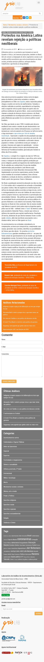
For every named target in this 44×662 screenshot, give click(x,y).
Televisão (7, 559)
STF (22, 557)
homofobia (14, 548)
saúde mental (7, 557)
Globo (38, 545)
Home (5, 25)
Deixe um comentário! (26, 49)
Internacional (8, 473)
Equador (22, 102)
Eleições (6, 545)
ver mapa (6, 595)
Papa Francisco (16, 554)
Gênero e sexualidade (10, 464)
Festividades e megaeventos (13, 460)
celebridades (35, 536)
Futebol (34, 545)
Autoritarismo (15, 536)
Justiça (13, 551)
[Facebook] (23, 18)
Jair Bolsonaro (33, 548)
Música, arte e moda (10, 491)
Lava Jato (19, 551)
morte (9, 554)
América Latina (7, 536)
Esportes (6, 455)
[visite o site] (9, 638)
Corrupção (35, 539)
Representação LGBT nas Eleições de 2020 (16, 329)
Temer (12, 559)
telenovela (32, 557)
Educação (32, 542)
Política (22, 554)
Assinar (38, 613)
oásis (28, 209)
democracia (15, 543)
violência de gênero (23, 559)
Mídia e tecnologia (9, 478)
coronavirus (24, 539)
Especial (6, 451)
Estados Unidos (14, 545)
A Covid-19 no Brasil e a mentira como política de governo (20, 322)
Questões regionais (10, 509)
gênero (5, 548)
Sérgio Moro (27, 557)
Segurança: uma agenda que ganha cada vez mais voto (19, 326)
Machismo (30, 551)
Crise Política (7, 542)
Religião (6, 518)
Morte (6, 482)
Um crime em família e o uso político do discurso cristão (20, 318)
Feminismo (29, 545)
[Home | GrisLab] (14, 6)
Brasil (29, 536)
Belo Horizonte (23, 536)
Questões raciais (9, 505)
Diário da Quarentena (10, 447)
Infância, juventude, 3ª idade (13, 469)
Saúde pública (15, 557)
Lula (25, 551)
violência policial (32, 559)
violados (8, 218)
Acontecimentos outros (11, 438)
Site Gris (16, 18)
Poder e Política (28, 32)
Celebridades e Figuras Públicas (14, 442)
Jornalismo (7, 551)
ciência (5, 539)
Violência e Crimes (9, 523)
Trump (15, 559)
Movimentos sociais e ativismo (18, 25)
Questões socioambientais (12, 514)
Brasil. (30, 220)
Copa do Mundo (12, 539)
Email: (4, 605)
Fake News (22, 545)
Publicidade (28, 554)
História (9, 548)
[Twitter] (26, 18)
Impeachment (22, 548)
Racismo (35, 554)
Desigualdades (23, 542)
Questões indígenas (10, 500)
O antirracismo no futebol (12, 413)
